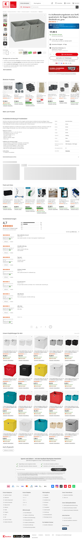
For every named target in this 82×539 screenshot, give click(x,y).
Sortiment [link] (46, 502)
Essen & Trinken (7, 519)
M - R (25, 502)
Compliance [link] (41, 535)
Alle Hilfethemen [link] (27, 512)
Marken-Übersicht (8, 522)
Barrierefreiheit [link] (35, 537)
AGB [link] (53, 535)
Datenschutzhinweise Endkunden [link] (71, 510)
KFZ (5, 517)
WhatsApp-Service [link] (48, 517)
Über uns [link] (66, 497)
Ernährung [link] (46, 512)
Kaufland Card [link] (47, 500)
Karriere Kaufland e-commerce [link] (70, 520)
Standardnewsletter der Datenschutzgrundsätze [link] (30, 473)
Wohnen (6, 507)
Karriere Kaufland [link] (67, 518)
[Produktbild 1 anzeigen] (5, 16)
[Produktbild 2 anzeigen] (5, 20)
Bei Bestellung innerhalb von (61, 41)
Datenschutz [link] (47, 535)
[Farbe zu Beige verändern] (20, 53)
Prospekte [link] (46, 497)
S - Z (25, 504)
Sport (5, 514)
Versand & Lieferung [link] (28, 524)
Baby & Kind (7, 504)
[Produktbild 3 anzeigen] (5, 25)
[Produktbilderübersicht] (5, 30)
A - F (25, 497)
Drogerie (6, 512)
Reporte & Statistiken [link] (68, 495)
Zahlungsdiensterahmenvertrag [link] (71, 505)
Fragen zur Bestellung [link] (29, 515)
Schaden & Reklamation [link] (29, 522)
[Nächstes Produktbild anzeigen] (5, 47)
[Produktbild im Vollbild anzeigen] (28, 30)
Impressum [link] (34, 535)
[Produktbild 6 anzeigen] (5, 39)
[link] (37, 3)
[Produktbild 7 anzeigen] (5, 43)
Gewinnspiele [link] (47, 509)
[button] (31, 222)
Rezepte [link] (46, 504)
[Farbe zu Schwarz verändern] (39, 53)
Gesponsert (5, 94)
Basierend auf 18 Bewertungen (10, 228)
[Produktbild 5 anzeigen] (5, 34)
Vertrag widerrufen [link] (28, 520)
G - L (25, 500)
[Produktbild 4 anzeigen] (5, 29)
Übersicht (26, 495)
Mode (5, 509)
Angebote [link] (46, 495)
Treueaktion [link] (46, 507)
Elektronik (6, 497)
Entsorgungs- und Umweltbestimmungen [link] (63, 535)
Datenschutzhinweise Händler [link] (70, 507)
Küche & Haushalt (8, 502)
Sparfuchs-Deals (8, 495)
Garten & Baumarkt (8, 500)
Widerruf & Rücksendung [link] (29, 517)
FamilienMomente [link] (48, 514)
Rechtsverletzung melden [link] (29, 527)
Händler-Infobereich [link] (48, 524)
